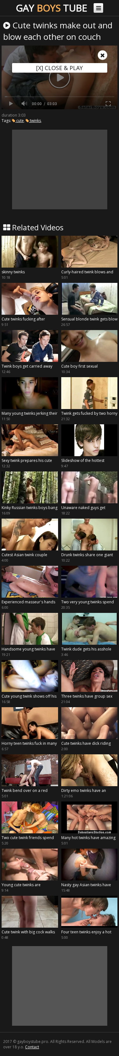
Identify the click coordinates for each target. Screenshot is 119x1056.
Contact (32, 1047)
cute (19, 120)
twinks (35, 120)
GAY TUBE (51, 7)
